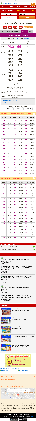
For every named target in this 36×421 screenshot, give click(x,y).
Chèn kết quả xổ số (24, 414)
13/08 (5, 27)
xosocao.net (26, 0)
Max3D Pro (25, 31)
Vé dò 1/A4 (29, 108)
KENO (32, 10)
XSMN (3, 7)
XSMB (18, 7)
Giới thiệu (9, 414)
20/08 (20, 27)
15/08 (10, 27)
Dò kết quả (5, 102)
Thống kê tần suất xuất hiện (10, 100)
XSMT (11, 7)
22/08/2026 (26, 38)
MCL (32, 416)
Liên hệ (15, 414)
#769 (18, 38)
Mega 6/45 (10, 31)
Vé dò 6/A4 (19, 108)
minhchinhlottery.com (11, 0)
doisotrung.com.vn (19, 0)
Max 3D (31, 31)
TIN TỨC (32, 7)
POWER (10, 10)
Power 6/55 (17, 31)
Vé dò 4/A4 (9, 108)
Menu (33, 3)
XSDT (25, 7)
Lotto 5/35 (3, 31)
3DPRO (18, 10)
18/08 (15, 27)
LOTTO (25, 10)
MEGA (4, 10)
